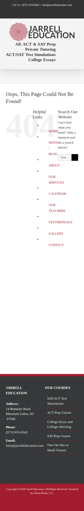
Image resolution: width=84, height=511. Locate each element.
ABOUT (54, 165)
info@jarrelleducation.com (57, 5)
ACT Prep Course (59, 412)
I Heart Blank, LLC (44, 493)
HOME (53, 131)
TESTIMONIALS (60, 222)
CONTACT (56, 245)
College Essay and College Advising (60, 424)
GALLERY (56, 233)
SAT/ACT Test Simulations (57, 401)
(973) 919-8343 (30, 5)
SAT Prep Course (59, 436)
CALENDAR (57, 194)
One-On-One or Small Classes (58, 447)
